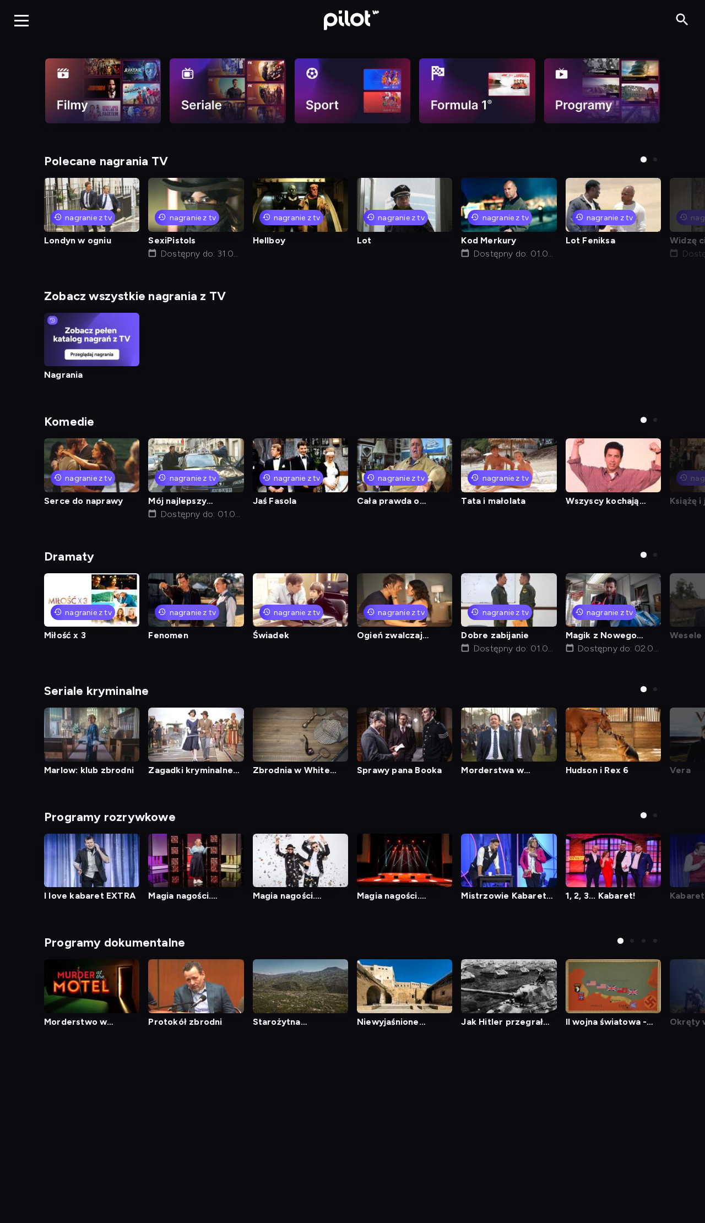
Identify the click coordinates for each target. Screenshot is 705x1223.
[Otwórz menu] (21, 20)
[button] (643, 159)
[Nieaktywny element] (103, 90)
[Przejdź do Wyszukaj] (682, 20)
